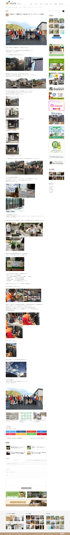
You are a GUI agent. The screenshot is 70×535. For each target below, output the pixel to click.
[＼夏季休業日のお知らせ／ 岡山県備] (61, 31)
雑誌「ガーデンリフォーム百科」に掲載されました (38, 438)
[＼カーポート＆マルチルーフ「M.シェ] (61, 26)
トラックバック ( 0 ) (36, 460)
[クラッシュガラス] (62, 178)
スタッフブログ (9, 428)
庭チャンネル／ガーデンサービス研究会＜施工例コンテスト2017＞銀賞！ (39, 453)
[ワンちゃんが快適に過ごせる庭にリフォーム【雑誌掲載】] (40, 416)
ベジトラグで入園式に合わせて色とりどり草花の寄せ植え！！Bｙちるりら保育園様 (18, 453)
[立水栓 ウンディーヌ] (42, 517)
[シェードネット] (58, 174)
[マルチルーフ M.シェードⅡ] (28, 527)
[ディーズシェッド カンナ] (33, 527)
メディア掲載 (51, 189)
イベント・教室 (13, 428)
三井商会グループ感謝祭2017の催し (11, 420)
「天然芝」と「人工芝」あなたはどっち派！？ (38, 447)
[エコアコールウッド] (28, 522)
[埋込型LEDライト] (50, 178)
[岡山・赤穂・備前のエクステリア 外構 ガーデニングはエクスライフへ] (13, 2)
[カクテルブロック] (54, 178)
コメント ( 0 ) (16, 460)
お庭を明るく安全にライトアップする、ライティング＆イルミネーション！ (18, 447)
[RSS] (60, 533)
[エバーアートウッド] (33, 522)
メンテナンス (51, 192)
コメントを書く (9, 427)
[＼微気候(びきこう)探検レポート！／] (61, 20)
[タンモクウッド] (54, 174)
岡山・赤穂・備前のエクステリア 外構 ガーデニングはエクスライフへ (49, 533)
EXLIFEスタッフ (9, 426)
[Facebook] (62, 533)
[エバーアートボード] (62, 174)
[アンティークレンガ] (50, 174)
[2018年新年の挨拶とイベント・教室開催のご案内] (26, 416)
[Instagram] (63, 533)
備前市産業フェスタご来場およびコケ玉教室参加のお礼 (15, 438)
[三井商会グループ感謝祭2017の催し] (12, 416)
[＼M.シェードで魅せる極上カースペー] (53, 527)
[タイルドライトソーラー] (58, 178)
